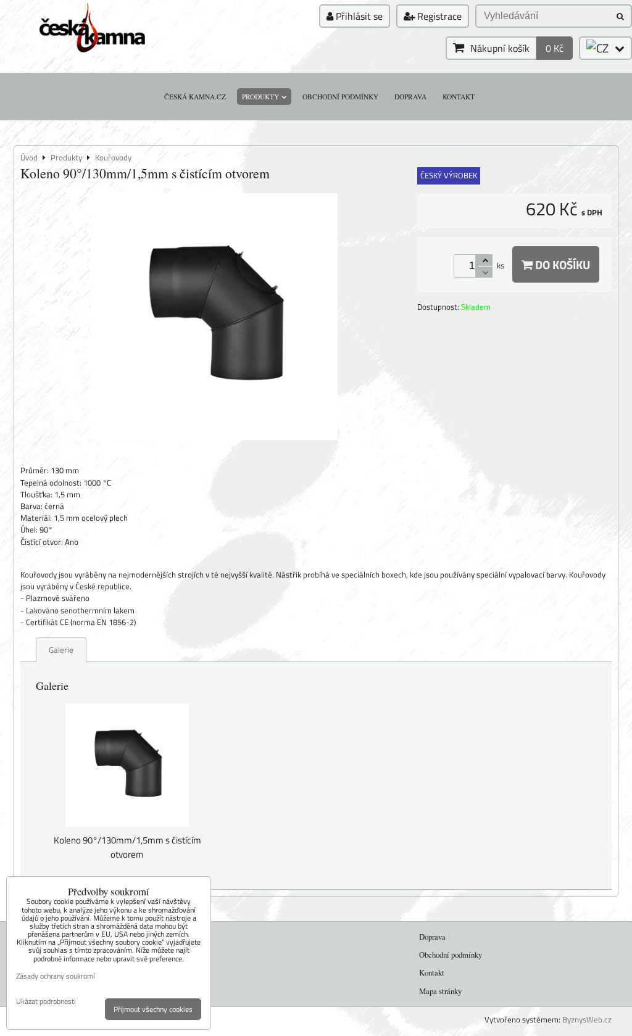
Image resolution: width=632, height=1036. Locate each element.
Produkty (260, 96)
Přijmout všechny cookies (153, 1009)
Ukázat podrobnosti (46, 1001)
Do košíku (561, 264)
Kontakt (459, 96)
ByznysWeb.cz (587, 1019)
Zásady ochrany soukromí (55, 976)
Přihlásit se (358, 16)
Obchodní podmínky (340, 96)
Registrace (438, 16)
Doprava (410, 96)
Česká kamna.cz (195, 96)
